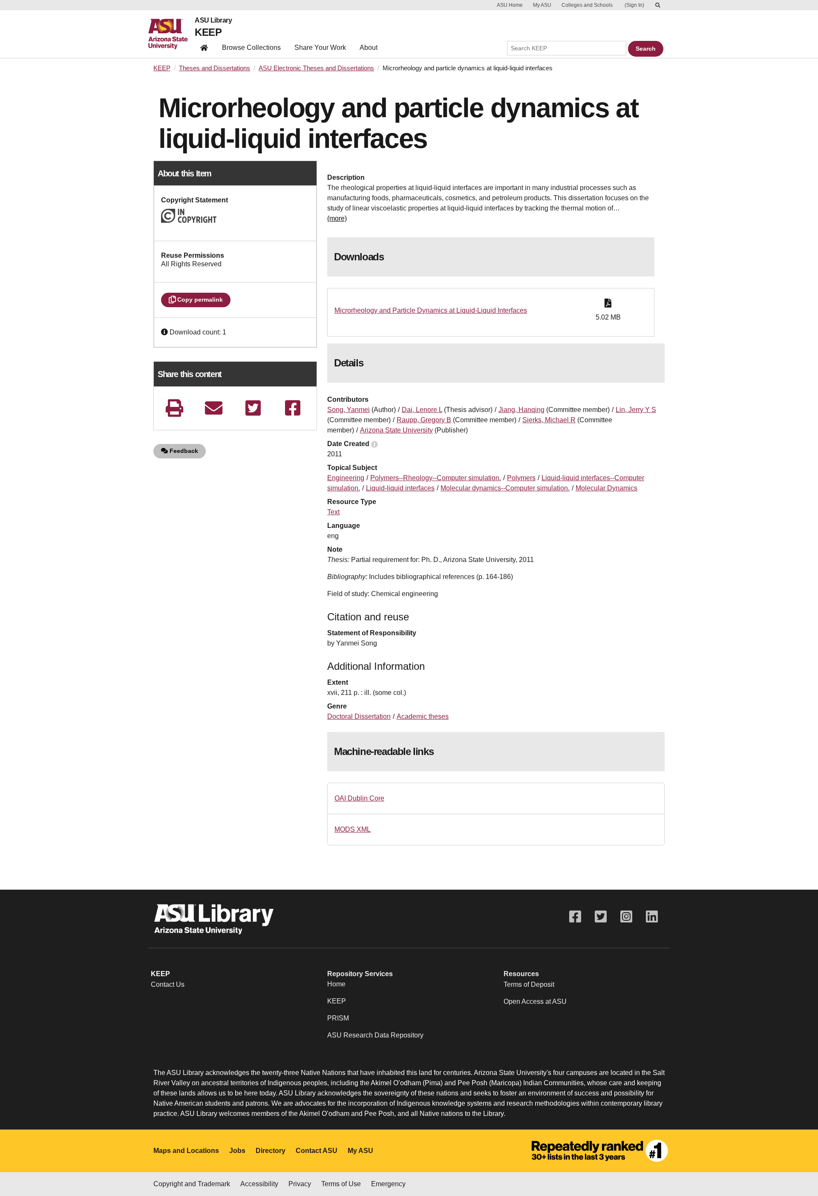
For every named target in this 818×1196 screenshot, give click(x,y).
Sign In (634, 5)
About (368, 47)
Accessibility (259, 1183)
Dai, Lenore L (422, 409)
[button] (165, 332)
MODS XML (352, 829)
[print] (174, 408)
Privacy (299, 1183)
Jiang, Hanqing (521, 409)
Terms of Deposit (529, 984)
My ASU (542, 5)
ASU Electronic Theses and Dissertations (316, 68)
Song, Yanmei (348, 409)
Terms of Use (341, 1183)
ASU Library (213, 20)
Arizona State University (396, 430)
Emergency (388, 1183)
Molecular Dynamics (606, 488)
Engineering (345, 477)
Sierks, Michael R (549, 420)
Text (333, 512)
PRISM (338, 1018)
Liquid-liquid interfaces (400, 488)
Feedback (183, 450)
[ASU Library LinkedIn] (652, 917)
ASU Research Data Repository (375, 1035)
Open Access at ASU (535, 1001)
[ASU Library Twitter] (601, 917)
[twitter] (253, 408)
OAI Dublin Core (359, 798)
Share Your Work (320, 47)
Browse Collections (251, 47)
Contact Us (167, 984)
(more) (337, 218)
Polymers (521, 477)
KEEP (208, 32)
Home (336, 984)
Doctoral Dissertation (359, 716)
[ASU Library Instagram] (626, 917)
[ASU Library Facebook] (575, 917)
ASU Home (510, 5)
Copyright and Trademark (191, 1183)
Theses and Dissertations (214, 68)
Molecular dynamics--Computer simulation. (505, 488)
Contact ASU (316, 1150)
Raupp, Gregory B (424, 420)
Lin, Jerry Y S (636, 409)
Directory (270, 1150)
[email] (214, 408)
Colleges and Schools (587, 5)
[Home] (171, 34)
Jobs (237, 1150)
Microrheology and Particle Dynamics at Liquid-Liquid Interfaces (430, 310)
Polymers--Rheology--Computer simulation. (435, 477)
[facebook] (292, 408)
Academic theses (423, 716)
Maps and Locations (186, 1150)
